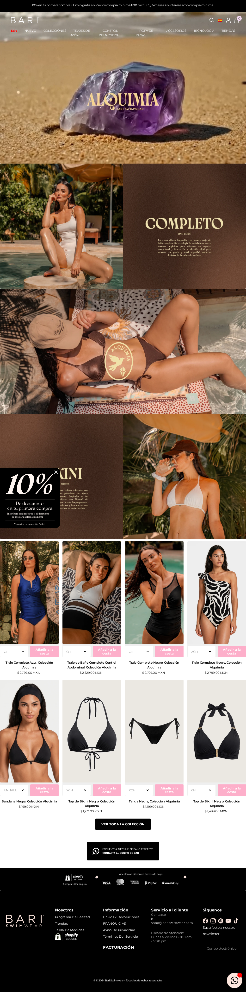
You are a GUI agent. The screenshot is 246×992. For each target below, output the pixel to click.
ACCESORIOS (176, 30)
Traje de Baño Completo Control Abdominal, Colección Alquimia (91, 665)
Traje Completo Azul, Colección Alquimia (29, 665)
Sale (14, 30)
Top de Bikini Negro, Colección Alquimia (91, 803)
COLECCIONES (54, 30)
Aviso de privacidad (119, 930)
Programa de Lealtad (72, 917)
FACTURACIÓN (118, 947)
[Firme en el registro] (228, 20)
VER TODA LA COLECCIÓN (123, 824)
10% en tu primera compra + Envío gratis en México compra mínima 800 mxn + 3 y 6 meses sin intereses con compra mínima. (123, 5)
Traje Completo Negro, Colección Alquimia (154, 665)
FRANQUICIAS (114, 923)
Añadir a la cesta (44, 651)
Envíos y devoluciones (121, 917)
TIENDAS (228, 30)
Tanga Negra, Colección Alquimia (154, 801)
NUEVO (30, 30)
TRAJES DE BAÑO (80, 33)
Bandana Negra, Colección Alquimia (29, 801)
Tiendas (61, 923)
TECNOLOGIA (204, 30)
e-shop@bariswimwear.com (172, 921)
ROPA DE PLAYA (144, 33)
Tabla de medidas (69, 930)
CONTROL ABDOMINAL (109, 33)
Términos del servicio (120, 936)
